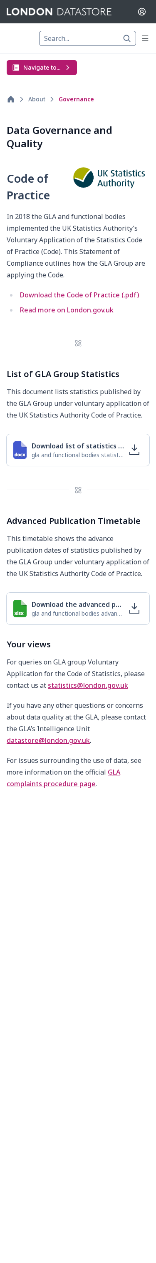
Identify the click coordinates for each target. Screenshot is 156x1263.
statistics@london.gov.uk (88, 685)
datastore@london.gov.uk (48, 740)
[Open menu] (145, 38)
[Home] (11, 99)
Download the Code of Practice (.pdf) (79, 294)
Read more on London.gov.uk (67, 309)
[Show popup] (129, 38)
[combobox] (87, 38)
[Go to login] (141, 11)
